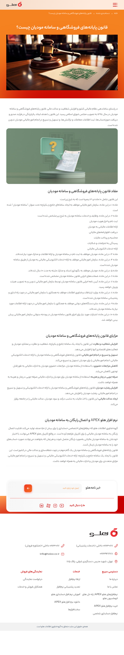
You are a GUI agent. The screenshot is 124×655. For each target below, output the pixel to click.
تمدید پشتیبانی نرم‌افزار (68, 587)
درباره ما (113, 579)
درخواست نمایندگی (32, 579)
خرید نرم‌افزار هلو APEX (106, 606)
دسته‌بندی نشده (103, 13)
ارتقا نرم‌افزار (74, 579)
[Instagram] (55, 506)
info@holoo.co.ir (49, 554)
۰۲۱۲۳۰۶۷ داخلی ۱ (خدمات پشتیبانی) (94, 546)
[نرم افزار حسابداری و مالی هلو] (14, 4)
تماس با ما (112, 587)
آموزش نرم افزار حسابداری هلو (65, 595)
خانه (116, 13)
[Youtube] (62, 505)
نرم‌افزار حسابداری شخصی (105, 614)
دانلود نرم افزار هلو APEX (67, 602)
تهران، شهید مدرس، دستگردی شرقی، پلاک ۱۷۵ (90, 562)
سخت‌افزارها (74, 610)
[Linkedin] (41, 505)
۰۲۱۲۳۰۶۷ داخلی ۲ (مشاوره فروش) (42, 546)
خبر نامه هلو (93, 488)
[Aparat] (48, 505)
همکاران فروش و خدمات (30, 587)
